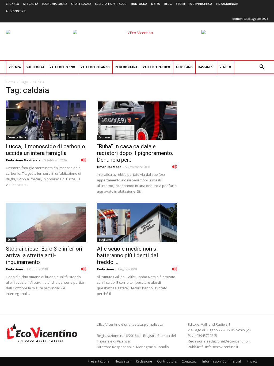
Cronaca (12, 4)
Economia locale (54, 4)
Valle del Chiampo (95, 67)
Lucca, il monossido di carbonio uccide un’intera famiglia (45, 149)
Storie (180, 4)
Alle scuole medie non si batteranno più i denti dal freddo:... (127, 255)
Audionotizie (16, 11)
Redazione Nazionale (23, 160)
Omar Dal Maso (109, 167)
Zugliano (104, 240)
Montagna (139, 4)
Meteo (155, 4)
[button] (261, 67)
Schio (11, 240)
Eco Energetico (200, 4)
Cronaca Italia (16, 137)
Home (10, 82)
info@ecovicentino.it (221, 346)
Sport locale (81, 4)
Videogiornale (227, 4)
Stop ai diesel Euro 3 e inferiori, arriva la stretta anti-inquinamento (44, 255)
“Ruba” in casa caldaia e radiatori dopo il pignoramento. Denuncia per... (135, 153)
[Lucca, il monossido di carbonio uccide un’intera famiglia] (46, 120)
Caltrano (104, 137)
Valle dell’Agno (62, 67)
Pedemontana (126, 67)
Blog (168, 4)
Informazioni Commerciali (222, 361)
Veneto (225, 67)
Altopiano (184, 67)
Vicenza (15, 67)
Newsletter (123, 361)
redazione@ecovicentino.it (228, 341)
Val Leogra (35, 67)
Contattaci (189, 361)
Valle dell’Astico (156, 67)
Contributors (167, 361)
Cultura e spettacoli (111, 4)
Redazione (14, 269)
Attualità (30, 4)
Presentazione (98, 361)
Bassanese (206, 67)
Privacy (252, 361)
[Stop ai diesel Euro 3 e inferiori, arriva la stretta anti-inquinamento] (46, 222)
